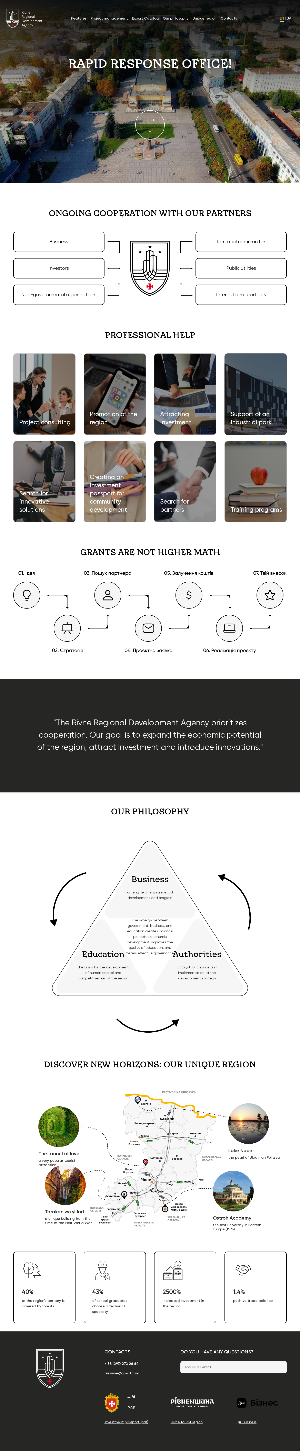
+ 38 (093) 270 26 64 (121, 1364)
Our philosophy (175, 18)
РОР (131, 1408)
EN (282, 18)
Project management (109, 18)
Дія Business (247, 1422)
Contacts (229, 18)
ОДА (131, 1396)
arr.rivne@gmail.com (121, 1373)
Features (79, 18)
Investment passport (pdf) (126, 1422)
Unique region (204, 18)
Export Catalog (145, 18)
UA (289, 18)
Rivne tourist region (187, 1422)
